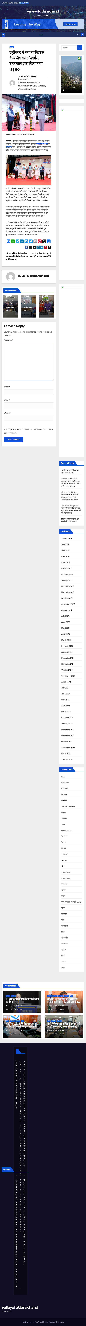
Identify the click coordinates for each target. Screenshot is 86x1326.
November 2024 (67, 664)
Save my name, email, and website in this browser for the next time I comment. (28, 431)
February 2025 (67, 646)
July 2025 (65, 616)
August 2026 (66, 538)
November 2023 (67, 736)
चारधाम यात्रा (65, 872)
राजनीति (64, 914)
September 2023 (68, 748)
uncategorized (67, 830)
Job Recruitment (68, 806)
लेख (62, 920)
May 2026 (65, 556)
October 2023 (66, 742)
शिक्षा (62, 932)
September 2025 (68, 604)
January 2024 (66, 724)
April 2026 (65, 562)
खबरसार (64, 860)
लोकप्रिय (64, 926)
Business (65, 782)
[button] (78, 35)
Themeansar (60, 1322)
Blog (63, 776)
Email (7, 400)
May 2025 (65, 628)
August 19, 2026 (55, 1005)
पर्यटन (63, 896)
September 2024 (68, 676)
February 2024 (67, 718)
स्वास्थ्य (11, 47)
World (63, 842)
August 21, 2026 (14, 1005)
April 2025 (65, 634)
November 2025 (67, 592)
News (63, 812)
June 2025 (65, 622)
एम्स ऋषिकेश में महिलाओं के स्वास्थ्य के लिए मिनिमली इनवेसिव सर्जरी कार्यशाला (17, 256)
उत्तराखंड (64, 854)
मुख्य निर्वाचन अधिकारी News (71, 902)
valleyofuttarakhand (43, 11)
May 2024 (65, 700)
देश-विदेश (64, 884)
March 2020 (66, 754)
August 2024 (66, 682)
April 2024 (65, 706)
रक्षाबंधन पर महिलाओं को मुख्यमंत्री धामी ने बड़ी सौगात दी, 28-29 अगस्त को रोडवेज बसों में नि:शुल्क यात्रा (63, 1001)
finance (64, 794)
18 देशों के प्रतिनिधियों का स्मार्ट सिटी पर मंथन (22, 1000)
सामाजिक (64, 944)
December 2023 (67, 730)
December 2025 (67, 586)
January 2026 (66, 580)
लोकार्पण (9, 147)
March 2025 (66, 640)
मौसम (63, 908)
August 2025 (66, 610)
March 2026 (66, 568)
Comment (8, 340)
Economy (65, 788)
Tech (63, 824)
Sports (64, 818)
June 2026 (65, 550)
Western (64, 836)
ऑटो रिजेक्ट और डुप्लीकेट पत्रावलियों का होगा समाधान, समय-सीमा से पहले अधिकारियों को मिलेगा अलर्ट (63, 1026)
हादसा (63, 968)
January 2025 (66, 652)
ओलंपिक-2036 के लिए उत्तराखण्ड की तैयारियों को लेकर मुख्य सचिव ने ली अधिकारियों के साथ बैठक (22, 1026)
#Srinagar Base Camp (27, 89)
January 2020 (66, 760)
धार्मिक (63, 890)
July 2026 (65, 544)
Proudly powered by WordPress (32, 1322)
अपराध (63, 848)
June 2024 (65, 694)
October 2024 (66, 670)
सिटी (62, 956)
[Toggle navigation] (41, 35)
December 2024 (67, 658)
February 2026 (67, 574)
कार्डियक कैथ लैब (42, 144)
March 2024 (66, 712)
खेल (62, 866)
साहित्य (63, 950)
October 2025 (66, 598)
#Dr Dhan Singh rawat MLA (29, 82)
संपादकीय (64, 938)
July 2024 (65, 688)
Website (7, 413)
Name (7, 387)
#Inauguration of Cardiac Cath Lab (31, 86)
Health (64, 800)
